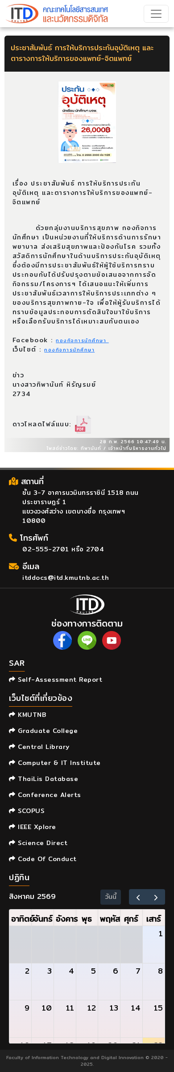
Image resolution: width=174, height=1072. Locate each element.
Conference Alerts (48, 795)
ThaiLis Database (47, 779)
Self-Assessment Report (59, 679)
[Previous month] (138, 897)
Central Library (43, 747)
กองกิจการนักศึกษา (82, 340)
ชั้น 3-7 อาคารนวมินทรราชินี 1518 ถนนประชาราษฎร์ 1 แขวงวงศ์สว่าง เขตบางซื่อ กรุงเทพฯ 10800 (80, 507)
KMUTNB (31, 715)
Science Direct (41, 843)
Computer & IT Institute (58, 763)
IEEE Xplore (36, 827)
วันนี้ (110, 897)
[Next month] (156, 897)
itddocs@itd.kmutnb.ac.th (65, 578)
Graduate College (47, 731)
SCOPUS (30, 811)
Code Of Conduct (46, 859)
